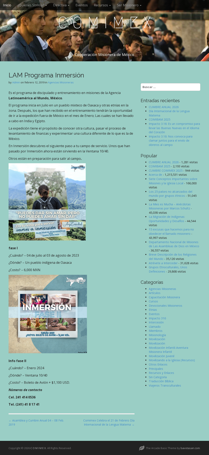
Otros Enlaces (158, 364)
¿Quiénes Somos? (31, 5)
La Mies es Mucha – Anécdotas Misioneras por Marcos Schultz (170, 206)
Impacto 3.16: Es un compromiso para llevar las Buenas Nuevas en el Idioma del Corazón (174, 128)
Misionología (157, 335)
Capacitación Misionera (164, 297)
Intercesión (156, 322)
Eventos (82, 5)
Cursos (153, 301)
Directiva (60, 5)
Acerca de (155, 175)
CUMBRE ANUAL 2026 (164, 107)
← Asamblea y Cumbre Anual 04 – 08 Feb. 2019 (36, 422)
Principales (156, 369)
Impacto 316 (157, 318)
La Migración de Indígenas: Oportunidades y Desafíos (167, 219)
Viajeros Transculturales (165, 385)
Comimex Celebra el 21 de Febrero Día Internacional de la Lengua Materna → (109, 422)
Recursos (101, 5)
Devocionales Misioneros (165, 305)
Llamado (155, 327)
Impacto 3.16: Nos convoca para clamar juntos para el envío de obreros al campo (170, 140)
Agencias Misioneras (61, 82)
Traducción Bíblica (161, 381)
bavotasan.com (190, 448)
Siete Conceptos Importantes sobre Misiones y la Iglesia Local (173, 181)
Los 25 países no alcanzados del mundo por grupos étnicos (170, 194)
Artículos (154, 293)
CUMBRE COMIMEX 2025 (165, 170)
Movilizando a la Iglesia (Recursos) (172, 360)
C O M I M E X (104, 22)
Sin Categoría (158, 377)
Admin (16, 82)
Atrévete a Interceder (163, 263)
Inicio (7, 5)
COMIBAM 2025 (159, 119)
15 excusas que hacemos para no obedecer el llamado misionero (171, 231)
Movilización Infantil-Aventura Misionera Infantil (168, 350)
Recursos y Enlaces (161, 373)
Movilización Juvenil (161, 356)
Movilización (157, 339)
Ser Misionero (128, 5)
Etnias (153, 310)
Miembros (155, 331)
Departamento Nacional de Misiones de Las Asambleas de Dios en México (174, 244)
